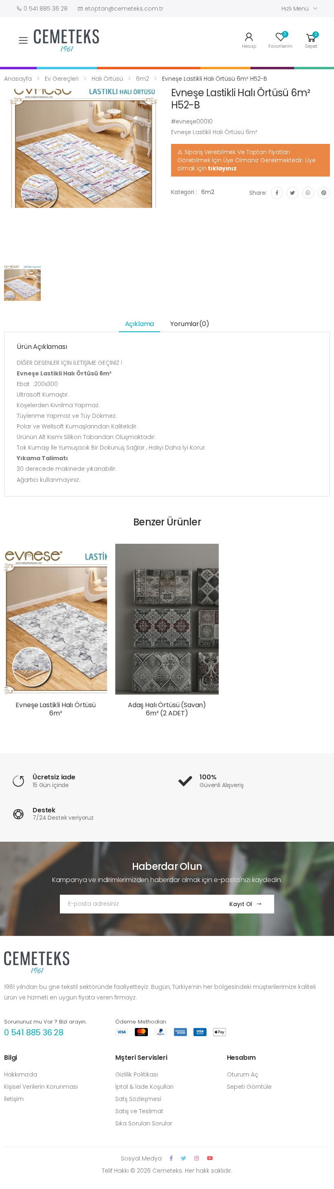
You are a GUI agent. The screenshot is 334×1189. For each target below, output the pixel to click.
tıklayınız (222, 168)
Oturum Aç (242, 1074)
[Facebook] (171, 1158)
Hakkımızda (20, 1074)
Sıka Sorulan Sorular (143, 1123)
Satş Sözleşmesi (138, 1099)
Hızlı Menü (295, 8)
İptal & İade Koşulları (144, 1087)
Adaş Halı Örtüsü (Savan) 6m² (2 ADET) (167, 709)
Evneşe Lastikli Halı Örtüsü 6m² (55, 709)
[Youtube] (210, 1158)
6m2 (142, 79)
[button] (311, 40)
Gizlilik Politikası (136, 1074)
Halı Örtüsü (107, 79)
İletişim (14, 1099)
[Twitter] (183, 1158)
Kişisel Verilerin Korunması (41, 1087)
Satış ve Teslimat (139, 1111)
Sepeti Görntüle (249, 1087)
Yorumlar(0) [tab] (189, 324)
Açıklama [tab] (139, 324)
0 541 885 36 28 (34, 1032)
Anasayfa (18, 79)
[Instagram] (196, 1158)
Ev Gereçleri (62, 79)
